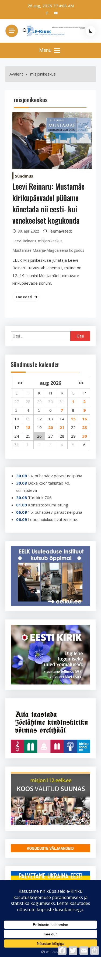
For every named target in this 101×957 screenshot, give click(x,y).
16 (84, 418)
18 (28, 427)
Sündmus (24, 176)
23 (84, 427)
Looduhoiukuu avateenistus (53, 519)
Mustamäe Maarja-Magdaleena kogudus (48, 250)
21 (62, 427)
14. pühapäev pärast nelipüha (55, 475)
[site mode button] (91, 31)
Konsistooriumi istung (48, 505)
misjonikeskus (50, 240)
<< (20, 383)
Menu (46, 50)
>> (81, 383)
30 (84, 436)
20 (50, 427)
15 (73, 418)
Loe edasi (24, 296)
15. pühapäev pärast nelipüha (55, 512)
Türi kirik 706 (40, 497)
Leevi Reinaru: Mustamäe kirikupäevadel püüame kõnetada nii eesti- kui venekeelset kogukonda (48, 203)
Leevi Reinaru (24, 240)
